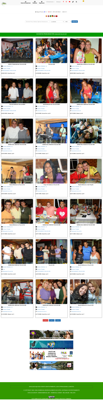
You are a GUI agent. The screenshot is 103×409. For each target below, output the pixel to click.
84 (83, 193)
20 (15, 193)
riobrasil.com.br (56, 392)
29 (49, 113)
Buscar (74, 21)
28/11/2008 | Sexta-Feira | (76, 193)
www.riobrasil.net (44, 392)
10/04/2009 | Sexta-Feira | (42, 73)
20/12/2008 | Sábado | (7, 153)
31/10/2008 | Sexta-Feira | (7, 274)
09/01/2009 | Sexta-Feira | (76, 73)
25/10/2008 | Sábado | (41, 274)
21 (83, 153)
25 (49, 233)
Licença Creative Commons (62, 398)
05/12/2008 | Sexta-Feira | (7, 193)
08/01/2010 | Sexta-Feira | (7, 73)
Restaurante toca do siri (42, 191)
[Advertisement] (51, 28)
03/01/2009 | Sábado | (7, 113)
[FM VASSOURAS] (51, 334)
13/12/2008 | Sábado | (41, 153)
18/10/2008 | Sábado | (7, 314)
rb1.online (66, 392)
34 (13, 153)
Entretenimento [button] (50, 1)
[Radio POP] (51, 344)
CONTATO (71, 386)
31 (47, 193)
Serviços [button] (58, 1)
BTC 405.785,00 (56, 12)
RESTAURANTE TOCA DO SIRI (9, 70)
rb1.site (72, 392)
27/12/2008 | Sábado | (75, 113)
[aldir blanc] (51, 355)
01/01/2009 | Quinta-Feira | (42, 113)
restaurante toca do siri (41, 110)
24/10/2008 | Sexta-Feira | (76, 274)
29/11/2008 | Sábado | (41, 193)
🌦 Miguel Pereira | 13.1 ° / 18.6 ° (43, 12)
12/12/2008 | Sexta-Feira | (76, 153)
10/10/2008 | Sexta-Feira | (76, 314)
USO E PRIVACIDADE (62, 386)
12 (49, 314)
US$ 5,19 (64, 12)
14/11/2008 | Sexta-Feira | (7, 233)
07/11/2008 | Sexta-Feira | (42, 233)
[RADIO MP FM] (51, 365)
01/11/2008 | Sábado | (75, 233)
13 (13, 314)
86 (15, 274)
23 (83, 73)
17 (47, 153)
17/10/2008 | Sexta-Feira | (42, 314)
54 (83, 274)
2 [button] (51, 320)
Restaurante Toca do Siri (8, 231)
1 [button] (45, 320)
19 (82, 113)
